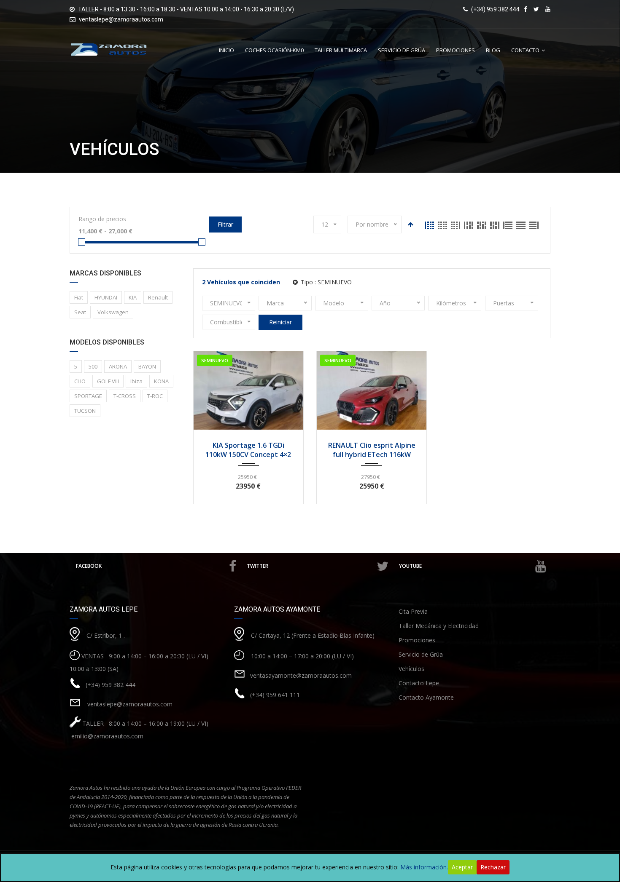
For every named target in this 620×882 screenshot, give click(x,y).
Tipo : (325, 282)
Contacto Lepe (419, 683)
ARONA (118, 366)
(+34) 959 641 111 (275, 695)
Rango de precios (102, 219)
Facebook (89, 565)
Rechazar (493, 867)
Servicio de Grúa (401, 50)
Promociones (455, 50)
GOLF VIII (108, 381)
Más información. (424, 867)
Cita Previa (413, 611)
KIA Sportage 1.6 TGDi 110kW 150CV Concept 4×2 (248, 450)
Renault (158, 297)
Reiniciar (280, 322)
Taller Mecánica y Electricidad (439, 626)
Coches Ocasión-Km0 (274, 50)
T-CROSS (124, 396)
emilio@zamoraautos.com (106, 736)
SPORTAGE (88, 396)
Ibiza (136, 381)
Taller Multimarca (341, 50)
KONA (161, 381)
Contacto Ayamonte (426, 697)
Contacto (525, 50)
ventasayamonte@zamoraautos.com (301, 675)
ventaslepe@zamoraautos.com (121, 19)
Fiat (78, 297)
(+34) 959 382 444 (110, 685)
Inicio (226, 50)
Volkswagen (113, 312)
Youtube (410, 565)
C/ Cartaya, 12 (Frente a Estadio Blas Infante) (313, 635)
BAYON (147, 366)
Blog (493, 50)
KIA (133, 297)
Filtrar (225, 224)
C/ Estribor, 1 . (105, 635)
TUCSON (85, 410)
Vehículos (411, 669)
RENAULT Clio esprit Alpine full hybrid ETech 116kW (371, 450)
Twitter (257, 565)
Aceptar (462, 867)
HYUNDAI (105, 297)
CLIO (80, 381)
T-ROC (155, 396)
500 (93, 366)
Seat (80, 312)
